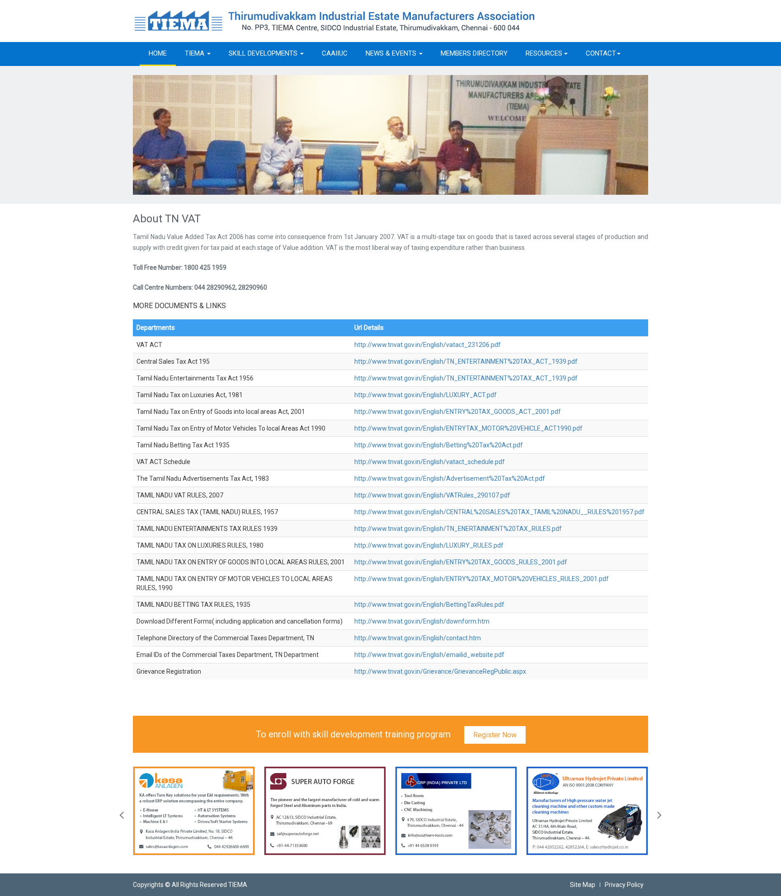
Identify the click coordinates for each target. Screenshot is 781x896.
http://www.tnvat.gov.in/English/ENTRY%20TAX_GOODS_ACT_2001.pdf (457, 411)
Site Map (582, 884)
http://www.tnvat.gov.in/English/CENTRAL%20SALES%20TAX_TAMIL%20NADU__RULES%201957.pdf (499, 512)
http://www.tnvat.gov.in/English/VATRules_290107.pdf (432, 495)
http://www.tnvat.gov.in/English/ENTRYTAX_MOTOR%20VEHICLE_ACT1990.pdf (468, 428)
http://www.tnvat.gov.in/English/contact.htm (417, 638)
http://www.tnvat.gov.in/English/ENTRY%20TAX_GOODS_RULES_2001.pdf (460, 562)
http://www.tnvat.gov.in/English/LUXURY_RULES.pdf (428, 545)
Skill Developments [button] (264, 53)
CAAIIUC (335, 53)
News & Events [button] (392, 53)
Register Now (495, 735)
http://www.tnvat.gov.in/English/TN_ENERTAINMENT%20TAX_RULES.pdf (458, 528)
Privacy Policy (624, 884)
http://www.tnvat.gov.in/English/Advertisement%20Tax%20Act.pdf (449, 478)
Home (158, 53)
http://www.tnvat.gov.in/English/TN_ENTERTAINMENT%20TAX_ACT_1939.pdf (466, 361)
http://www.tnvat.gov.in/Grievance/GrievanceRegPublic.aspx (440, 671)
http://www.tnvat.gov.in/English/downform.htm (421, 621)
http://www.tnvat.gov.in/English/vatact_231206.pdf (427, 344)
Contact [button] (601, 53)
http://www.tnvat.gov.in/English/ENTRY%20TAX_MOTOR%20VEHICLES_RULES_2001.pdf (481, 578)
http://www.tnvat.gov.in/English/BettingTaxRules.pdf (429, 604)
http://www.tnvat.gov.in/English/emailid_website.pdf (429, 654)
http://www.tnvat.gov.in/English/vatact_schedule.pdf (429, 461)
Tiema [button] (195, 53)
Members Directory (474, 53)
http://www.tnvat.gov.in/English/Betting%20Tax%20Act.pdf (438, 445)
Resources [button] (545, 53)
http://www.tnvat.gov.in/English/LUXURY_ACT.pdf (425, 395)
